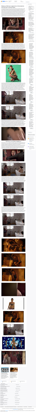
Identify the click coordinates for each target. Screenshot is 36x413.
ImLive (32, 26)
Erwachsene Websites (17, 400)
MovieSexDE (32, 58)
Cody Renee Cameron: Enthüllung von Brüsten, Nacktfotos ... (13, 372)
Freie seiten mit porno (18, 386)
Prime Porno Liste (17, 384)
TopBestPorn (31, 102)
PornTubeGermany (31, 50)
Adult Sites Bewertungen (17, 402)
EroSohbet (32, 20)
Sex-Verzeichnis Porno (17, 395)
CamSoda (32, 32)
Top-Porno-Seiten (16, 393)
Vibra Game (32, 11)
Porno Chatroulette (22, 1)
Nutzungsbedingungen (15, 409)
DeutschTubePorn (31, 128)
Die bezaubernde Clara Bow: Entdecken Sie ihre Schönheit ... (4, 373)
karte (5, 1)
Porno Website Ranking (10, 1)
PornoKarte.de (6, 410)
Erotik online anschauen (15, 1)
